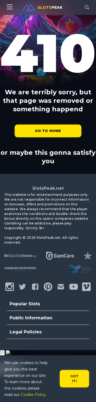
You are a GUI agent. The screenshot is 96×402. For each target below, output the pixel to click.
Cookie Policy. (34, 394)
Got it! (74, 378)
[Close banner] (2, 353)
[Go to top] (86, 391)
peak (50, 7)
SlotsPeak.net (48, 188)
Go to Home (48, 131)
